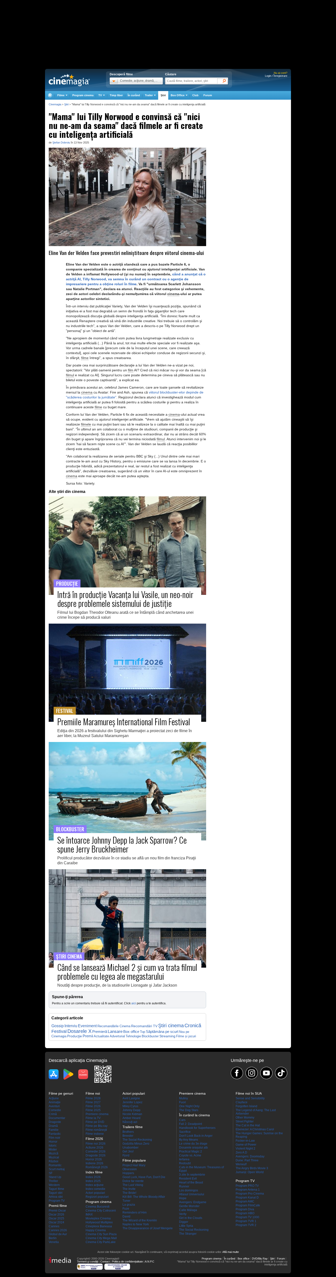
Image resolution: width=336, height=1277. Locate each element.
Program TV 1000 (247, 1217)
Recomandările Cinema (113, 1026)
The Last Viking (132, 1185)
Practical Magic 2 (190, 1151)
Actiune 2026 (94, 1147)
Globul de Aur (58, 1234)
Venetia (54, 1242)
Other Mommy (245, 1117)
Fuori (182, 1102)
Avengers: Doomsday (250, 1156)
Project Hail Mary (133, 1165)
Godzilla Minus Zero (135, 1143)
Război (53, 1161)
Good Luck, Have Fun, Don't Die (143, 1177)
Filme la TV (93, 1118)
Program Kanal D (247, 1197)
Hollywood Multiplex (99, 1222)
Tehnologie (133, 1036)
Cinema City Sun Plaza (101, 1234)
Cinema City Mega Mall (101, 1238)
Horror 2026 (94, 1159)
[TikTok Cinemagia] (281, 1073)
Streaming (167, 1036)
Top (142, 1032)
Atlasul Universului (191, 1194)
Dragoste (55, 1122)
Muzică (53, 1153)
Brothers (128, 1132)
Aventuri (54, 1106)
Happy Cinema (96, 1230)
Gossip (57, 1026)
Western (54, 1185)
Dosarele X (79, 1031)
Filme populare (134, 1160)
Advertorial (117, 1036)
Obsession (129, 1169)
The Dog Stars (188, 1110)
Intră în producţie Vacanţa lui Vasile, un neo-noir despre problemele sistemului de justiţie (125, 598)
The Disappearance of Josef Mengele (147, 1228)
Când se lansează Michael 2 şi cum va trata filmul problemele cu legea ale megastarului (127, 971)
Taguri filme (56, 1189)
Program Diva (245, 1209)
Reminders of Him (134, 1212)
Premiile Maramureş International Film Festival (123, 721)
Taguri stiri (55, 1193)
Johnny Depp (131, 1110)
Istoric (53, 1145)
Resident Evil (188, 1178)
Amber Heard (131, 1118)
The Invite (129, 1189)
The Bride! (129, 1193)
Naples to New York (135, 1224)
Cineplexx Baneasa (99, 1226)
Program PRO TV (247, 1185)
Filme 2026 (93, 1106)
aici (133, 1003)
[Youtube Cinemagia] (266, 1073)
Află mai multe (230, 1251)
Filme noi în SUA (249, 1093)
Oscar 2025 (56, 1218)
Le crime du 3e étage (193, 1143)
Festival (59, 1031)
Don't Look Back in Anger (196, 1135)
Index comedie (95, 1189)
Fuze (125, 1208)
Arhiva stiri (56, 1196)
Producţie (74, 1036)
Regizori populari (97, 1196)
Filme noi (93, 1093)
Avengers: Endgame (192, 1202)
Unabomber (130, 1147)
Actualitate (101, 1036)
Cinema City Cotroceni (101, 1210)
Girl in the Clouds (190, 1218)
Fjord (125, 1155)
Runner (184, 1186)
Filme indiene (95, 1133)
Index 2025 (93, 1181)
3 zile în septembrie (192, 1174)
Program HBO (245, 1213)
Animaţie (55, 1102)
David (126, 1216)
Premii (88, 1036)
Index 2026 (93, 1177)
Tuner (126, 1200)
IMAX (89, 1214)
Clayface (241, 1102)
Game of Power (246, 1144)
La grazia (128, 1204)
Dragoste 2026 (96, 1155)
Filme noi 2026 (96, 1143)
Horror (53, 1141)
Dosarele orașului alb (193, 1147)
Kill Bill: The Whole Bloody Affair (143, 1196)
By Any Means (188, 1139)
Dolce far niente (133, 1181)
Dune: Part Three (247, 1160)
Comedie (55, 1110)
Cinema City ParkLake (101, 1242)
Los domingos (188, 1190)
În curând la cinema (194, 1115)
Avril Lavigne (131, 1098)
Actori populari (95, 1193)
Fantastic (55, 1133)
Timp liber (116, 95)
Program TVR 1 (246, 1221)
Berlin (53, 1238)
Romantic (55, 1165)
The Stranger (188, 1233)
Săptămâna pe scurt (162, 1031)
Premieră (99, 1031)
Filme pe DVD (95, 1122)
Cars (182, 1120)
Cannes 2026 (58, 1230)
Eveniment (87, 1026)
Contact (105, 1261)
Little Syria (186, 1226)
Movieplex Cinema (98, 1218)
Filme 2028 (93, 1098)
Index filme (94, 1172)
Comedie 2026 (96, 1151)
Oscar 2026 (56, 1214)
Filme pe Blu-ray (96, 1126)
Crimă (53, 1114)
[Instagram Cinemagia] (251, 1073)
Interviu (70, 1026)
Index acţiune (95, 1185)
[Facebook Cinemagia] (237, 1073)
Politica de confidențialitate (127, 1261)
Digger (183, 1222)
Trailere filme (132, 1127)
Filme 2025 (93, 1110)
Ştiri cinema (171, 1025)
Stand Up (55, 1177)
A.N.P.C (149, 1261)
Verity (182, 1214)
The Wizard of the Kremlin (139, 1220)
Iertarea (184, 1159)
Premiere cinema (97, 1114)
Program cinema (82, 95)
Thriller (53, 1181)
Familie (54, 1130)
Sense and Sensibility (250, 1098)
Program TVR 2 (246, 1225)
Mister (53, 1149)
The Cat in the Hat (248, 1125)
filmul (70, 375)
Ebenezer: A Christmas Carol (255, 1129)
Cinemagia (55, 104)
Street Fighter (245, 1121)
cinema (173, 294)
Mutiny (183, 1098)
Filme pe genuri (61, 1093)
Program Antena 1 (248, 1189)
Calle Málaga (188, 1210)
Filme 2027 (93, 1102)
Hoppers (128, 1173)
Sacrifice (185, 1132)
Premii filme (58, 1206)
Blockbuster (150, 1036)
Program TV (57, 1200)
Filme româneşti (96, 1130)
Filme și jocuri (186, 1036)
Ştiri (163, 95)
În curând (134, 95)
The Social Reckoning (137, 1139)
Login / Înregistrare (276, 75)
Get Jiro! (128, 1151)
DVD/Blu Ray (260, 1258)
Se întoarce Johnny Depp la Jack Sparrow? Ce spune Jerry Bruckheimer (122, 844)
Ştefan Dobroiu (61, 142)
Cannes (54, 1226)
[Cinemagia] (50, 95)
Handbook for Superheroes (197, 1128)
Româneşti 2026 (97, 1167)
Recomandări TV (144, 1026)
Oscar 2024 (56, 1222)
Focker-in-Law (245, 1140)
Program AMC (245, 1201)
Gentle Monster (189, 1206)
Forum (207, 95)
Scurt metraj (57, 1169)
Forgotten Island (246, 1106)
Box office (131, 1032)
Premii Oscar (57, 1210)
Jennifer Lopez (132, 1102)
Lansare (115, 1031)
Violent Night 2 (245, 1148)
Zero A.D (241, 1152)
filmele (86, 424)
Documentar (57, 1118)
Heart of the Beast (191, 1182)
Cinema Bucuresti (97, 1206)
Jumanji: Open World (250, 1172)
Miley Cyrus (130, 1106)
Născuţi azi (129, 1122)
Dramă (53, 1126)
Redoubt (185, 1163)
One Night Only (189, 1106)
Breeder (127, 1135)
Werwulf (241, 1164)
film (130, 370)
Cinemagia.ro (69, 80)
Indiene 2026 (94, 1163)
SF (50, 1173)
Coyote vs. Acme (190, 1155)
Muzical (54, 1157)
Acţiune (54, 1098)
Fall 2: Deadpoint (190, 1124)
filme (85, 358)
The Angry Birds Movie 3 (252, 1168)
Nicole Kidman (132, 1114)
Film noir (54, 1137)
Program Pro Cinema (250, 1193)
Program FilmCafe (248, 1205)
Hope (182, 1198)
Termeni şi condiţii (87, 1261)
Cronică (192, 1025)
